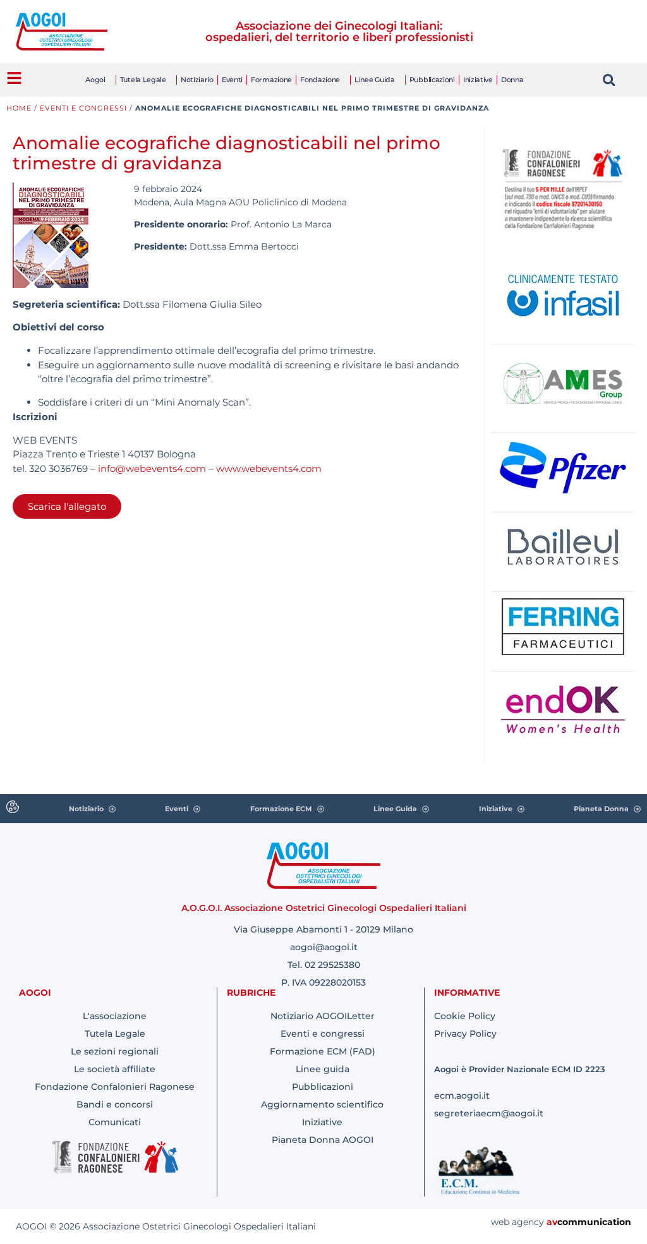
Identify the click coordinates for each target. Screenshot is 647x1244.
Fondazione (320, 79)
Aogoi (95, 79)
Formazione (271, 79)
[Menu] (14, 78)
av (552, 1222)
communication (594, 1222)
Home (19, 108)
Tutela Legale (143, 79)
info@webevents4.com (152, 468)
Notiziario (197, 79)
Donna (512, 79)
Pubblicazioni (432, 79)
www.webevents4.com (269, 468)
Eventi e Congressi (83, 108)
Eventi (232, 79)
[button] (608, 79)
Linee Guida (374, 79)
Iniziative (478, 79)
